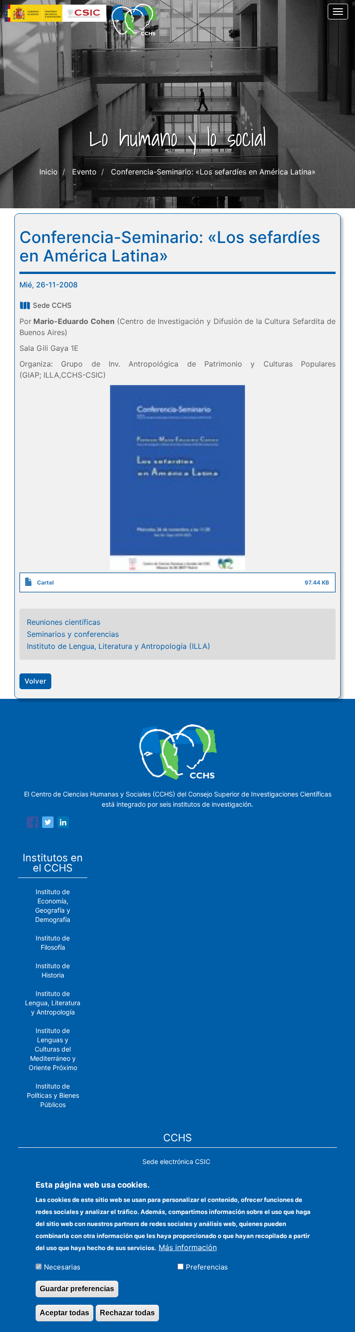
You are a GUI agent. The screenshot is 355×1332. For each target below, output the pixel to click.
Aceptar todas (64, 1313)
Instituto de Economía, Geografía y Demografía (52, 905)
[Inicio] (137, 20)
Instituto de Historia (53, 970)
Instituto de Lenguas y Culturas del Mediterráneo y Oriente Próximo (53, 1049)
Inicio (48, 171)
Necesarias (62, 1267)
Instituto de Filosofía (53, 942)
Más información (188, 1247)
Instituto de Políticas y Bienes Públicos (53, 1095)
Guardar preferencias (77, 1289)
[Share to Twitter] (48, 823)
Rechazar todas (127, 1313)
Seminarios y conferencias (73, 634)
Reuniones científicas (63, 622)
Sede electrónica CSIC (176, 1161)
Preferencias (207, 1267)
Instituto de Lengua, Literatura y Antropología (52, 1003)
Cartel (45, 582)
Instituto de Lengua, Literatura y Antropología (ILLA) (118, 646)
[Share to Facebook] (32, 823)
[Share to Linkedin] (63, 823)
